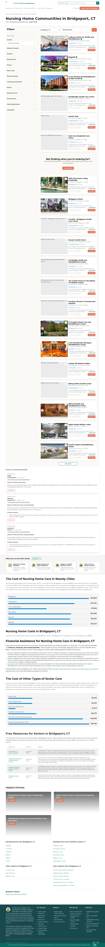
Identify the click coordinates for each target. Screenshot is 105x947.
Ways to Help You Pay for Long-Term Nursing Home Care (75, 797)
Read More (12, 800)
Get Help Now (68, 168)
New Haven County (59, 849)
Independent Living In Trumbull (63, 882)
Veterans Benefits (13, 664)
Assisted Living (10, 876)
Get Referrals (58, 919)
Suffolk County (57, 852)
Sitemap (40, 924)
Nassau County (57, 858)
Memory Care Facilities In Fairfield (63, 870)
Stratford (8, 852)
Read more (11, 490)
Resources (41, 919)
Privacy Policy (42, 928)
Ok (95, 945)
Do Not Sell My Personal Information (42, 932)
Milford (8, 858)
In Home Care (10, 870)
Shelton (8, 855)
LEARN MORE (92, 47)
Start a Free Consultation (89, 8)
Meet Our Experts (76, 914)
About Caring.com (76, 911)
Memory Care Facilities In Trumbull (64, 885)
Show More (68, 463)
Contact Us (74, 928)
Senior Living (9, 14)
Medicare (10, 653)
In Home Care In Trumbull (61, 879)
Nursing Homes (18, 14)
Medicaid (10, 658)
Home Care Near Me (93, 923)
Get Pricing (92, 49)
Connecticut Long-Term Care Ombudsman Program (15, 760)
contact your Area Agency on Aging (84, 669)
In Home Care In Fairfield (60, 876)
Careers (73, 926)
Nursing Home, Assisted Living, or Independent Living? (25, 797)
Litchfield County (58, 855)
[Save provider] (66, 37)
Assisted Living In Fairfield (61, 873)
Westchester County (59, 861)
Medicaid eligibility (71, 660)
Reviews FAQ (74, 924)
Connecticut (26, 14)
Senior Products (43, 922)
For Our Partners (59, 922)
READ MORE (33, 22)
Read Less (35, 558)
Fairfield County (58, 845)
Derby (8, 861)
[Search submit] (94, 30)
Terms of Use (20, 933)
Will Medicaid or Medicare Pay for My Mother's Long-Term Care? (27, 821)
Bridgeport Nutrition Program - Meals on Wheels (14, 769)
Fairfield (8, 845)
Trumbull (9, 849)
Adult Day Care (10, 873)
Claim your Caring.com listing (16, 894)
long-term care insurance (60, 669)
